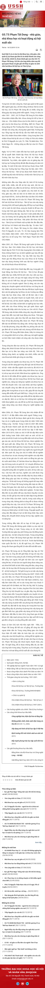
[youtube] (22, 983)
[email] (27, 983)
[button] (25, 2)
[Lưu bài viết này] (41, 50)
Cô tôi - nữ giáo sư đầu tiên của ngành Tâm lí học (21, 942)
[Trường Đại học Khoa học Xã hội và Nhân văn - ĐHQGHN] (3, 7)
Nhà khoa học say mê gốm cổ (15, 802)
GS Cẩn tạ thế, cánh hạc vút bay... (16, 891)
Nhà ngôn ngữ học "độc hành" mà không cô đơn (21, 949)
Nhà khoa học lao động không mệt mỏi (18, 863)
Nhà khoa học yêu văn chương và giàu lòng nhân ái (22, 837)
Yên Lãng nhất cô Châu (12, 798)
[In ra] (37, 50)
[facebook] (17, 983)
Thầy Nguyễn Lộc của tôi (13, 813)
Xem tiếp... (39, 842)
